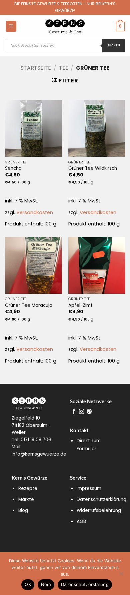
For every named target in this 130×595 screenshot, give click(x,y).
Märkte (26, 499)
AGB (81, 521)
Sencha (13, 168)
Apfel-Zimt (80, 306)
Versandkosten (34, 212)
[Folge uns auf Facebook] (73, 412)
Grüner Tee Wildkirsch (92, 168)
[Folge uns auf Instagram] (81, 412)
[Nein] (121, 575)
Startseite (36, 68)
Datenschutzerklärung (101, 499)
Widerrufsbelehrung (99, 510)
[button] (65, 80)
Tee (63, 68)
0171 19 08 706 (36, 440)
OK (28, 584)
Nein (46, 584)
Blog (23, 510)
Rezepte (27, 488)
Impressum (89, 488)
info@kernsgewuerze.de (39, 454)
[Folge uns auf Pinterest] (89, 412)
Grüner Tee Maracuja (28, 306)
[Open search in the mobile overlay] (65, 45)
